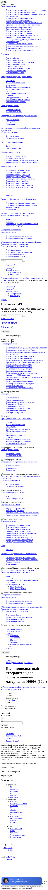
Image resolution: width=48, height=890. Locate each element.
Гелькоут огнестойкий (14, 66)
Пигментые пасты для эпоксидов (19, 238)
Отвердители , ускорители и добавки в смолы (19, 116)
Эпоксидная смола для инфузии (18, 177)
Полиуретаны (11, 209)
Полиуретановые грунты (16, 256)
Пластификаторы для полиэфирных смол (22, 46)
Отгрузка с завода (13, 631)
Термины (14, 642)
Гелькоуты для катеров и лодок (18, 69)
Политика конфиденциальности (18, 802)
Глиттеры (9, 222)
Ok (32, 888)
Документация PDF (13, 736)
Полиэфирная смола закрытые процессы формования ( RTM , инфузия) (22, 36)
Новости (9, 648)
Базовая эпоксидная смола (16, 173)
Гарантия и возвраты (34, 278)
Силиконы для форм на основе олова (20, 203)
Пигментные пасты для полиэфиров (20, 236)
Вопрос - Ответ (12, 741)
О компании (6, 278)
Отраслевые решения (14, 629)
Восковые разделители (15, 158)
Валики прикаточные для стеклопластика (17, 213)
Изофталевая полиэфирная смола (19, 29)
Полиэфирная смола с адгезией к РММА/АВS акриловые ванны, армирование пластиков (24, 24)
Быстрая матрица (12, 136)
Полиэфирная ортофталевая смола (19, 50)
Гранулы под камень (18, 589)
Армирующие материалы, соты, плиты (16, 77)
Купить (4, 725)
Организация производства (21, 644)
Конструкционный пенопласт (17, 97)
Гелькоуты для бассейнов (16, 64)
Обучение (9, 634)
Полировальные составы (11, 230)
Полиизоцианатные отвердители (19, 252)
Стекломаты (10, 81)
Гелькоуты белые (12, 58)
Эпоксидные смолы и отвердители (19, 185)
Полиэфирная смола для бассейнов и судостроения (26, 10)
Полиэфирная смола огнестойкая (19, 33)
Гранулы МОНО (16, 587)
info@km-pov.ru (9, 323)
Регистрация (15, 274)
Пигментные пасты (8, 232)
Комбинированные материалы (18, 87)
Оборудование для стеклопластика (15, 244)
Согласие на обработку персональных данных (16, 810)
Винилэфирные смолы (10, 106)
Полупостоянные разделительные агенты (22, 160)
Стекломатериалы (17, 835)
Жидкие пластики (13, 207)
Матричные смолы (13, 110)
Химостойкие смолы (14, 112)
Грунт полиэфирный (14, 250)
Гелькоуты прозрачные (15, 60)
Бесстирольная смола (14, 48)
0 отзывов (9, 695)
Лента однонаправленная (16, 93)
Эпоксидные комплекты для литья (19, 187)
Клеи (8, 146)
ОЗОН (8, 646)
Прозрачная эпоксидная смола (18, 170)
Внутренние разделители (16, 156)
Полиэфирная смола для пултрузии (20, 31)
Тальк (12, 582)
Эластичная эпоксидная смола (18, 175)
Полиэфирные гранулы (15, 226)
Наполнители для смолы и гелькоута (15, 216)
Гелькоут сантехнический (16, 71)
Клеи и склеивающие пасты (12, 142)
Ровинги (9, 91)
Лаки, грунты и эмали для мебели (14, 246)
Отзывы (9, 738)
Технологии (15, 638)
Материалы (14, 636)
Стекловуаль (11, 85)
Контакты (5, 280)
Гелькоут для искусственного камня (20, 62)
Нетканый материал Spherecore (18, 100)
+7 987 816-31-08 (7, 319)
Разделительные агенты (10, 152)
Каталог (7, 342)
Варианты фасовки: (9, 706)
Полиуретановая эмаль (15, 254)
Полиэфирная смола (9, 6)
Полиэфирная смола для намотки (19, 21)
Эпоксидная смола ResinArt (16, 181)
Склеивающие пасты (14, 148)
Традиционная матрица (15, 138)
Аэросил (9, 219)
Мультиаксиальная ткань (15, 89)
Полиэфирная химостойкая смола (19, 27)
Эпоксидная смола (8, 166)
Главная (9, 661)
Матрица (13, 640)
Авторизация (15, 272)
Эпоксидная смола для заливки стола (20, 179)
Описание (10, 734)
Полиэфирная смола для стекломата (20, 19)
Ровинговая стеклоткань (15, 83)
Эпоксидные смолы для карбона (18, 183)
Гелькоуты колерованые (15, 73)
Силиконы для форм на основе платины (22, 205)
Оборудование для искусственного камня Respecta (21, 242)
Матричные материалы (10, 132)
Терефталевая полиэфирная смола (19, 44)
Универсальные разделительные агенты (21, 162)
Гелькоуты (5, 54)
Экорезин (9, 195)
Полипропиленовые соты (16, 102)
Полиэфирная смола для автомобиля (20, 12)
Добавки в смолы (12, 120)
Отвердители (11, 122)
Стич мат (9, 95)
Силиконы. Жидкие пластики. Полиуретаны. (19, 199)
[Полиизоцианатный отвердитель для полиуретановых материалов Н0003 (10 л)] (24, 689)
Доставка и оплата (18, 278)
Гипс (3, 191)
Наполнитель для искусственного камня (22, 224)
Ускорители (10, 124)
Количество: (6, 715)
